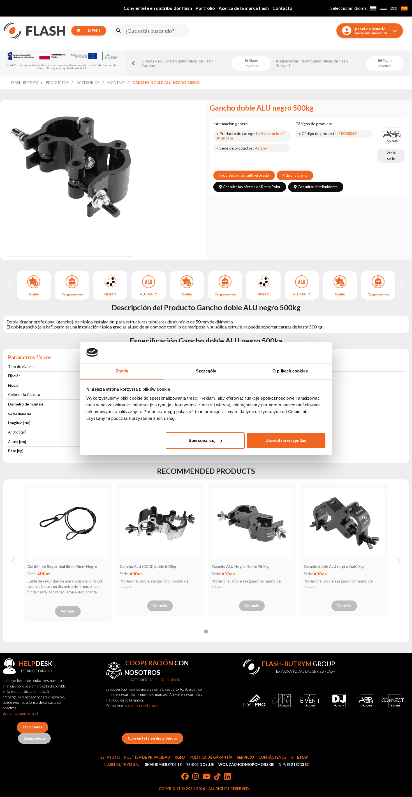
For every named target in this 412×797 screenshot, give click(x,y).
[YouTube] (206, 777)
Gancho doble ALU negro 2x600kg (334, 566)
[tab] (206, 631)
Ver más (68, 611)
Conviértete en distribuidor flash (158, 8)
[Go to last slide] (10, 285)
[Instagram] (195, 777)
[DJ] (337, 701)
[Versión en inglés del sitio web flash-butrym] (393, 8)
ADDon (43, 574)
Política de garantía (210, 757)
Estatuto (110, 757)
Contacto (282, 8)
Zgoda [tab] (122, 371)
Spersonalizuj (202, 440)
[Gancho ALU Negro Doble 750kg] (252, 523)
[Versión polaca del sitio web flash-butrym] (373, 8)
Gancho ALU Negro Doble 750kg (240, 566)
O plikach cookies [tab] (290, 371)
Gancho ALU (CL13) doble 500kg (148, 566)
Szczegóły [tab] (206, 371)
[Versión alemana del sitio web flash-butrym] (383, 8)
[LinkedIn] (227, 777)
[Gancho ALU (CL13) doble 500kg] (160, 523)
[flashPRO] (254, 701)
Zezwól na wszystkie (286, 440)
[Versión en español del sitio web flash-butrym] (404, 8)
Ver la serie (391, 156)
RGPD (180, 757)
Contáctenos (272, 757)
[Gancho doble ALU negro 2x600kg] (344, 523)
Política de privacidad (147, 757)
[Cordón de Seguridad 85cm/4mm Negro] (68, 523)
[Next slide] (402, 285)
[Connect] (393, 701)
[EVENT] (309, 701)
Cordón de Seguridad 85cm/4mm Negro (62, 566)
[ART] (282, 701)
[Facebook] (185, 777)
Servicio (245, 757)
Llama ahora (34, 738)
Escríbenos (32, 727)
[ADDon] (391, 134)
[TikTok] (217, 777)
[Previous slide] (133, 63)
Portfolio (205, 8)
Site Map (299, 757)
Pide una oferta (295, 175)
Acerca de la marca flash (244, 8)
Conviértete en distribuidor (152, 738)
